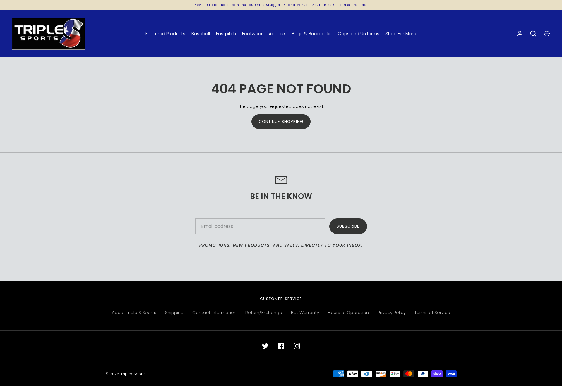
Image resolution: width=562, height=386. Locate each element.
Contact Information (214, 312)
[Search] (533, 33)
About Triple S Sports (134, 312)
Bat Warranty (305, 312)
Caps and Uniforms (358, 33)
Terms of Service (432, 312)
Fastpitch (226, 33)
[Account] (519, 33)
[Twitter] (265, 346)
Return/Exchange (263, 312)
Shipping (174, 312)
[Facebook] (281, 346)
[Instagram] (296, 346)
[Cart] (546, 33)
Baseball (200, 33)
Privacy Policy (392, 312)
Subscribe (348, 226)
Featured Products (165, 33)
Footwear (252, 33)
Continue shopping (281, 121)
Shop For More (400, 33)
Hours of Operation (348, 312)
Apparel (277, 33)
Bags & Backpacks (312, 33)
